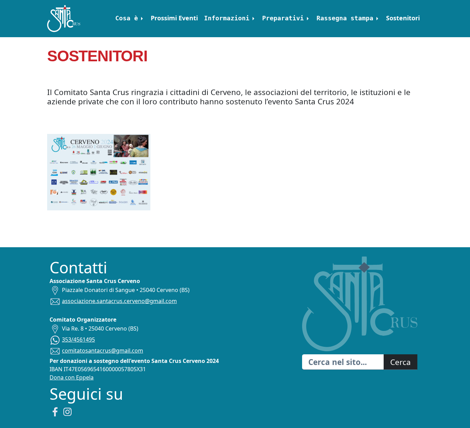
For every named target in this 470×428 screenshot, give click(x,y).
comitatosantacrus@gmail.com (102, 350)
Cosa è (126, 18)
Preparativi (283, 18)
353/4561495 (78, 339)
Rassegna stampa (345, 18)
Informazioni (226, 18)
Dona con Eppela (72, 377)
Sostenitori (403, 18)
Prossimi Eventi (174, 18)
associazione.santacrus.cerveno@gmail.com (119, 301)
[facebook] (55, 411)
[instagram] (67, 411)
